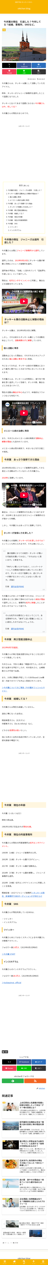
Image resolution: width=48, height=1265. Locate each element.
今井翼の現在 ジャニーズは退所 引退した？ (25, 190)
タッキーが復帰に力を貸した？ (21, 207)
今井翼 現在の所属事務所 (17, 220)
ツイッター (14, 227)
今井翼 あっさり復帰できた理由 (20, 203)
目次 (21, 185)
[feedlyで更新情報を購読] (13, 1081)
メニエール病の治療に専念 (19, 200)
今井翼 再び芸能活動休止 (17, 210)
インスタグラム (15, 230)
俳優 (6, 1052)
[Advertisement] (24, 151)
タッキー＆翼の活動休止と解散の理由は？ (23, 193)
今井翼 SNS (12, 223)
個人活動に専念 (15, 197)
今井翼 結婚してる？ (16, 213)
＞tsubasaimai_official (11, 982)
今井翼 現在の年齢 (15, 217)
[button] (39, 71)
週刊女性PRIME (17, 586)
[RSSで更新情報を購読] (35, 1081)
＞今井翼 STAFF (8, 954)
